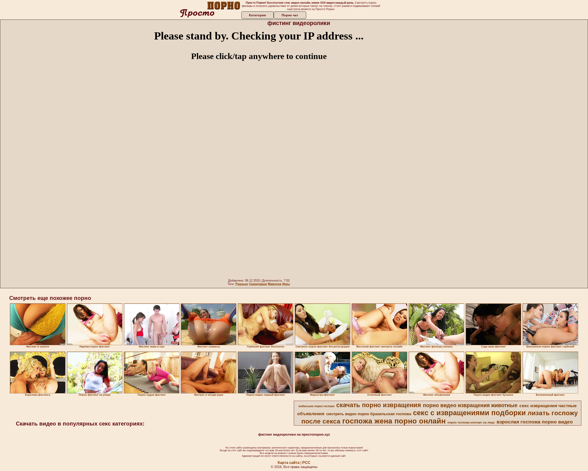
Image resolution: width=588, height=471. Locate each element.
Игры (286, 284)
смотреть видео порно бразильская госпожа (368, 414)
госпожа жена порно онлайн (394, 421)
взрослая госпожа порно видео (535, 422)
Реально (241, 284)
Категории (257, 15)
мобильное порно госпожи (316, 406)
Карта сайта (289, 463)
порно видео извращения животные (470, 405)
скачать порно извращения (378, 405)
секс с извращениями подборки (469, 413)
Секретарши (258, 284)
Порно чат (290, 15)
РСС (306, 463)
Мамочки (274, 284)
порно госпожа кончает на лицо (471, 422)
